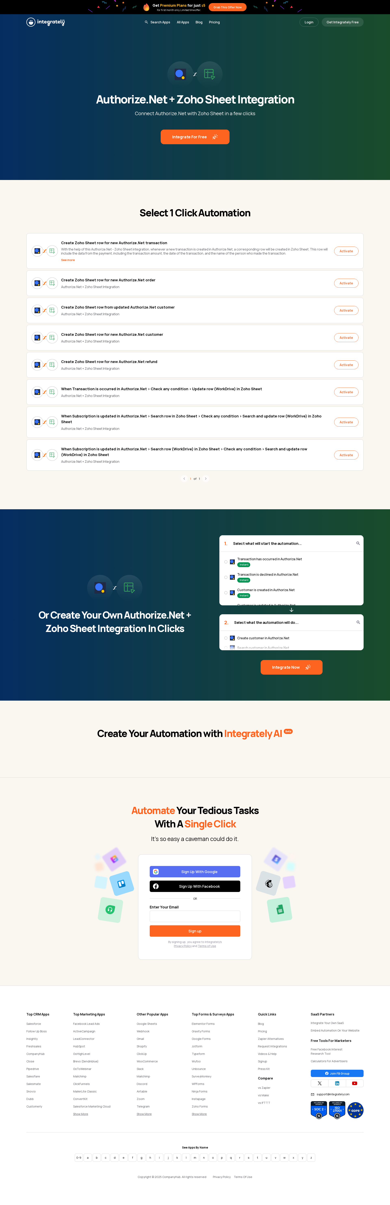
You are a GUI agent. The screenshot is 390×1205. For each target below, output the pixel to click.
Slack (140, 1069)
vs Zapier (264, 1088)
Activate (346, 251)
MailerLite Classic (85, 1091)
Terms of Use (207, 946)
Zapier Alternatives (271, 1039)
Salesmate (33, 1084)
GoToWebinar (82, 1069)
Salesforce (33, 1024)
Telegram (143, 1106)
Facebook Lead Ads (86, 1024)
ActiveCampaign (84, 1031)
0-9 (78, 1157)
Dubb (30, 1099)
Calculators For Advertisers (329, 1061)
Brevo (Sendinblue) (86, 1061)
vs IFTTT (264, 1103)
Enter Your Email (164, 907)
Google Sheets (147, 1024)
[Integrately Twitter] (319, 1083)
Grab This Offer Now (227, 7)
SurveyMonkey (201, 1076)
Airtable (142, 1091)
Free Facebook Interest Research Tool (326, 1051)
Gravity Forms (201, 1031)
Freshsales (33, 1046)
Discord (142, 1084)
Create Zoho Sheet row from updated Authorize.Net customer (118, 307)
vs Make (263, 1095)
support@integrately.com (333, 1094)
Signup (262, 1061)
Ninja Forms (199, 1091)
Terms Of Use (243, 1177)
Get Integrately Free (343, 22)
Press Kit (264, 1069)
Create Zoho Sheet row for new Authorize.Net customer (112, 334)
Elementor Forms (203, 1024)
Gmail (140, 1039)
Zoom (141, 1099)
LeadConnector (83, 1039)
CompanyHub (35, 1054)
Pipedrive (32, 1069)
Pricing (214, 22)
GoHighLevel (81, 1054)
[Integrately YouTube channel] (354, 1083)
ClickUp (142, 1054)
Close (30, 1061)
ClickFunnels (81, 1084)
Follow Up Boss (36, 1031)
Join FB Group (339, 1073)
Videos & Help (267, 1054)
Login (309, 22)
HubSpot (79, 1046)
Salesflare (33, 1076)
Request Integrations (272, 1046)
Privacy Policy (183, 946)
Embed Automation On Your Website (335, 1030)
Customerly (34, 1106)
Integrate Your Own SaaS (327, 1023)
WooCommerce (147, 1061)
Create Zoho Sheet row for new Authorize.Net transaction (114, 242)
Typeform (198, 1054)
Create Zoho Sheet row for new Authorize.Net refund (109, 361)
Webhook (143, 1031)
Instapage (199, 1099)
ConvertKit (80, 1099)
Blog (199, 22)
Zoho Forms (200, 1106)
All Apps (183, 22)
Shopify (142, 1046)
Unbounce (199, 1069)
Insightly (32, 1039)
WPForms (198, 1084)
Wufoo (196, 1061)
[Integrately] (45, 22)
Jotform (197, 1046)
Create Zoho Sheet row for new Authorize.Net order (108, 279)
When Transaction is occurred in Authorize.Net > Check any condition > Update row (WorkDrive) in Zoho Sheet (161, 388)
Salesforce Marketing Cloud (91, 1106)
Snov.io (31, 1091)
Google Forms (201, 1039)
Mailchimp (80, 1076)
